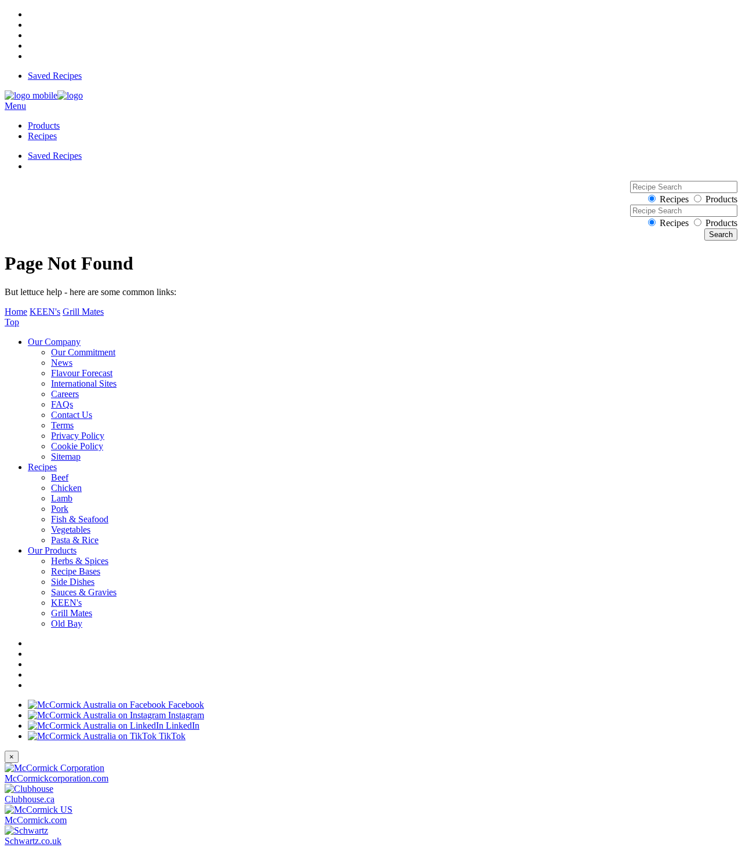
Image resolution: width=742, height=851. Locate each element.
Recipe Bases (75, 571)
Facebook (185, 705)
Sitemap (66, 456)
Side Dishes (72, 582)
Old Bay (66, 623)
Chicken (66, 488)
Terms (62, 425)
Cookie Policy (77, 446)
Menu (15, 106)
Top (12, 322)
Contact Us (71, 415)
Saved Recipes (55, 76)
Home (16, 312)
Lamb (61, 498)
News (61, 363)
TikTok (171, 736)
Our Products (52, 550)
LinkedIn (181, 725)
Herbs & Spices (79, 561)
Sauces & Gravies (84, 592)
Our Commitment (83, 352)
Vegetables (70, 529)
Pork (59, 509)
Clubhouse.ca (29, 799)
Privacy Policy (77, 436)
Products (44, 125)
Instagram (185, 715)
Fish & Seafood (79, 519)
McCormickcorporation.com (56, 778)
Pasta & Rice (75, 540)
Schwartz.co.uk (33, 841)
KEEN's (45, 312)
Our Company (54, 342)
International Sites (84, 383)
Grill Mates (83, 312)
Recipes (42, 136)
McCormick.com (36, 820)
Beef (59, 477)
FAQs (62, 404)
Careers (65, 394)
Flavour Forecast (81, 373)
